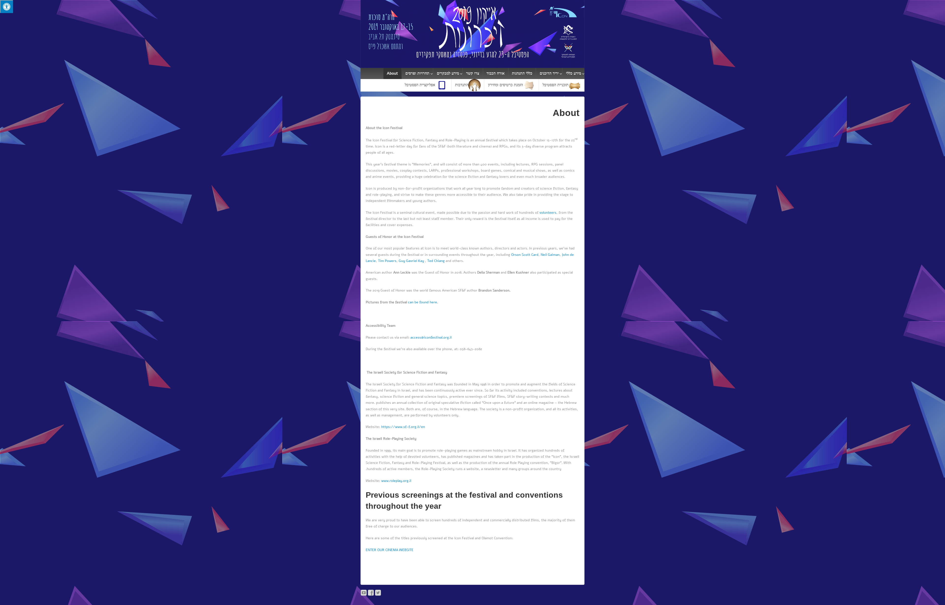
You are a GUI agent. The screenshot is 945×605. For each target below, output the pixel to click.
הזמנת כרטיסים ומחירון (505, 85)
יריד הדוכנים (549, 73)
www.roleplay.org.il (396, 480)
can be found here (422, 302)
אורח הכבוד (495, 73)
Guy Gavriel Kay (411, 261)
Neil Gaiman (550, 254)
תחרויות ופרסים (417, 73)
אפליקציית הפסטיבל (420, 85)
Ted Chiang (436, 261)
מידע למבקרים (448, 73)
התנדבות (461, 85)
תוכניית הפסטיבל (555, 85)
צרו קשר (472, 73)
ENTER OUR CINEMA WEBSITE (389, 550)
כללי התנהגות (522, 73)
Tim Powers (387, 261)
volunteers (547, 212)
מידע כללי (573, 73)
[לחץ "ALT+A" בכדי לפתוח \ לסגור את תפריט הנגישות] (6, 6)
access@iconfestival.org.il (431, 337)
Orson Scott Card (524, 254)
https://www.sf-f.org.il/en (403, 427)
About (392, 73)
